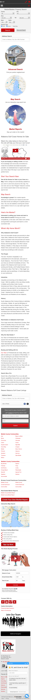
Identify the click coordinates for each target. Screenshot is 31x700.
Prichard (3, 451)
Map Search (15, 99)
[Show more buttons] (28, 158)
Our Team (4, 353)
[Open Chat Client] (27, 696)
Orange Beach (4, 470)
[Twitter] (14, 601)
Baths (10, 20)
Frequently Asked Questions (7, 608)
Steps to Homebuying (6, 610)
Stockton (17, 474)
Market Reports (15, 129)
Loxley (17, 468)
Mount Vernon (19, 449)
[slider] (14, 158)
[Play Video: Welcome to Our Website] (15, 150)
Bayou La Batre (19, 436)
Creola (17, 442)
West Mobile (18, 455)
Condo (9, 26)
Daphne (17, 463)
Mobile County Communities (10, 434)
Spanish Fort (18, 472)
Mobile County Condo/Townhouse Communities (20, 484)
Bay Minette (3, 463)
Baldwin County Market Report (8, 492)
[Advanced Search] (15, 55)
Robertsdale (18, 470)
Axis (2, 436)
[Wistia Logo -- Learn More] (25, 158)
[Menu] (29, 5)
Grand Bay (3, 447)
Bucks (2, 438)
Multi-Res (15, 26)
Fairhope (3, 465)
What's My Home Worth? (10, 228)
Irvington (17, 447)
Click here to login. (22, 691)
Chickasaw (18, 438)
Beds (2, 20)
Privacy (7, 698)
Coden (2, 442)
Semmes (18, 453)
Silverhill (3, 472)
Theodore (3, 455)
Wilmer (2, 457)
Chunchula (3, 440)
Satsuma (18, 451)
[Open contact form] (29, 1)
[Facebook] (3, 601)
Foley (17, 465)
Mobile (2, 449)
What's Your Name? (13, 670)
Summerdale (4, 476)
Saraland (3, 453)
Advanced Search (21, 30)
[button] (15, 558)
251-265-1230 (6, 661)
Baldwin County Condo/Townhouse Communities (5, 484)
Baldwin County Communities (10, 461)
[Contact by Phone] (26, 1)
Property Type (4, 24)
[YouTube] (7, 601)
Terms (2, 698)
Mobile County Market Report (7, 495)
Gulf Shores (3, 468)
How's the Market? (8, 212)
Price (2, 16)
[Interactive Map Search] (15, 85)
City (18, 11)
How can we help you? (14, 676)
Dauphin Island (4, 444)
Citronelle (18, 440)
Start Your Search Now (10, 176)
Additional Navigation (15, 634)
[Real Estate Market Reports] (15, 115)
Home (3, 26)
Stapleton (3, 474)
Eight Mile (18, 444)
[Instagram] (10, 601)
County (3, 11)
